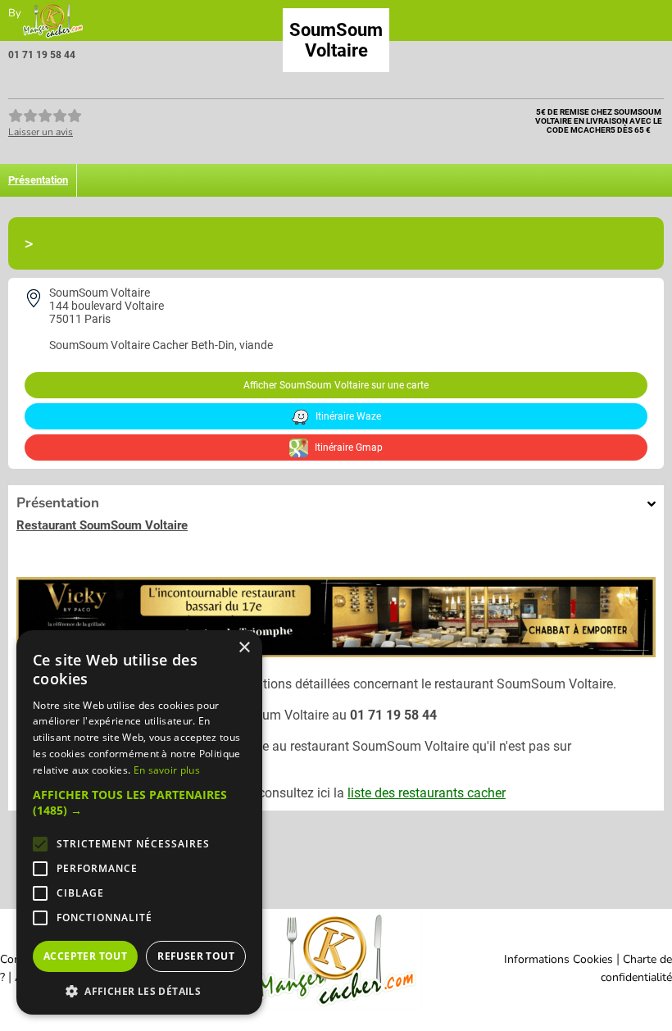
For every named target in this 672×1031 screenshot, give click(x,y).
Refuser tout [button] (195, 956)
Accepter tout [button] (85, 956)
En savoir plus (167, 770)
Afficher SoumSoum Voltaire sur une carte (336, 385)
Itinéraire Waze (347, 416)
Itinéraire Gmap (347, 447)
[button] (139, 802)
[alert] (139, 822)
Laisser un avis (40, 132)
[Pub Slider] (336, 653)
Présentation (38, 180)
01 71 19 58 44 (41, 55)
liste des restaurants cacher (426, 793)
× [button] (244, 648)
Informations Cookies (558, 959)
